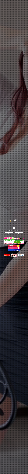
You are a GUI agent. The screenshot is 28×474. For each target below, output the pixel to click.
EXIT (19, 233)
